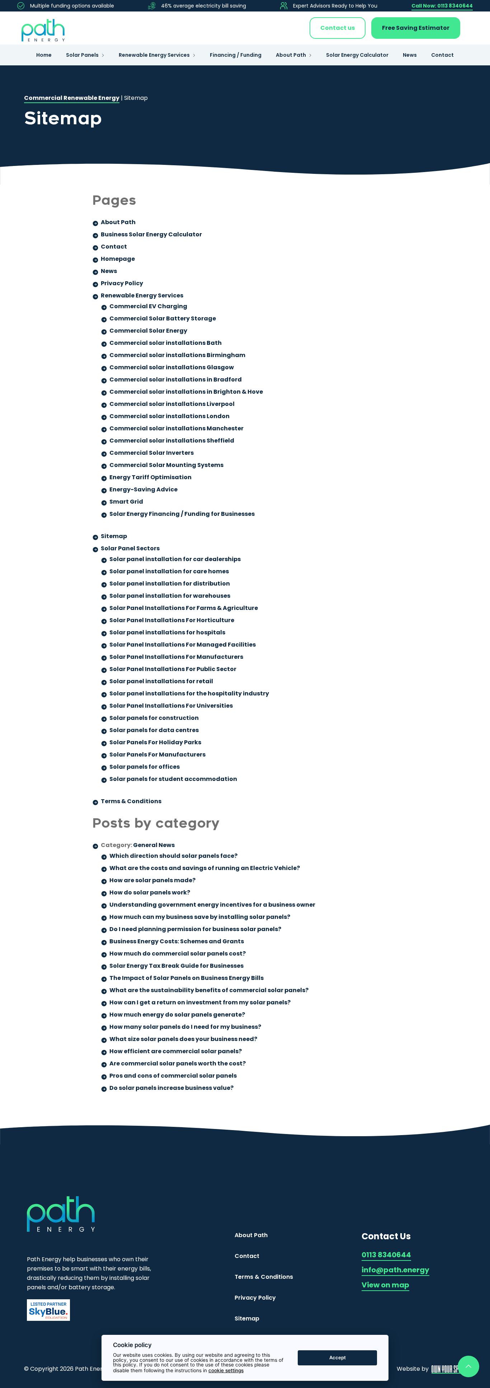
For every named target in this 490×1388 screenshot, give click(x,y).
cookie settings (226, 1370)
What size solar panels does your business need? (183, 1039)
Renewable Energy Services (154, 55)
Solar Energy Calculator (357, 55)
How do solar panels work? (149, 892)
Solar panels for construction (154, 718)
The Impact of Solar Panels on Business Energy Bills (186, 978)
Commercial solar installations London (169, 416)
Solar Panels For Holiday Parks (155, 742)
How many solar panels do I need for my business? (185, 1027)
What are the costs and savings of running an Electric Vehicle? (204, 868)
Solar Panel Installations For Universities (171, 706)
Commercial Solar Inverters (151, 453)
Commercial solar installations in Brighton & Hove (186, 392)
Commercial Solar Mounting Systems (166, 465)
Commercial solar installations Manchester (176, 428)
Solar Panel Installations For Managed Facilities (182, 644)
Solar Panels (82, 55)
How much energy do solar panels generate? (177, 1014)
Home (44, 55)
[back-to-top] (468, 1366)
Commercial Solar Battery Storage (162, 318)
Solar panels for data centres (154, 730)
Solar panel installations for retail (161, 681)
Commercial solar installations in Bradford (175, 379)
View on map (385, 1285)
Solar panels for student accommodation (173, 779)
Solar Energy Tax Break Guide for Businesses (176, 966)
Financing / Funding (236, 55)
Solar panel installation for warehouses (169, 596)
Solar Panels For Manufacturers (157, 754)
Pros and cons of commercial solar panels (173, 1076)
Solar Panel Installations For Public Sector (172, 669)
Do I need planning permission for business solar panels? (195, 929)
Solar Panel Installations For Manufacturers (176, 657)
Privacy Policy (122, 283)
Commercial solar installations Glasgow (171, 367)
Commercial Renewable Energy (71, 98)
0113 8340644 (386, 1255)
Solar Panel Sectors (130, 548)
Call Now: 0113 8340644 (442, 5)
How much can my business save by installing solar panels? (199, 917)
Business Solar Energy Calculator (151, 234)
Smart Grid (126, 502)
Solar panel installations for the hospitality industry (189, 693)
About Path (291, 55)
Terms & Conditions (131, 801)
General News (154, 845)
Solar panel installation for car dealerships (175, 559)
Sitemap (114, 536)
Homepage (118, 259)
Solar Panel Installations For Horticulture (171, 620)
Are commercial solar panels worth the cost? (177, 1063)
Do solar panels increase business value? (171, 1088)
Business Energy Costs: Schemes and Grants (176, 941)
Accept (337, 1357)
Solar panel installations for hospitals (167, 632)
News (410, 55)
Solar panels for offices (144, 767)
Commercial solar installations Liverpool (172, 404)
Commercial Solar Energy (148, 331)
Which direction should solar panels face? (173, 856)
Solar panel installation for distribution (169, 583)
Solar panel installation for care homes (169, 571)
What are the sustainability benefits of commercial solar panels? (208, 990)
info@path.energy (395, 1270)
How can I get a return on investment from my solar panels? (200, 1002)
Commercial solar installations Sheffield (171, 440)
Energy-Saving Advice (143, 489)
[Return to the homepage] (43, 28)
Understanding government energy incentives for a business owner (212, 905)
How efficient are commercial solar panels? (175, 1051)
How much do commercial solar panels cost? (177, 953)
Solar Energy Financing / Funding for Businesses (182, 514)
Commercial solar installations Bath (165, 343)
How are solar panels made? (152, 880)
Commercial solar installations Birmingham (177, 355)
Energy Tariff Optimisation (150, 477)
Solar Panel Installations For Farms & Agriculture (183, 608)
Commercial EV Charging (148, 306)
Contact (442, 55)
